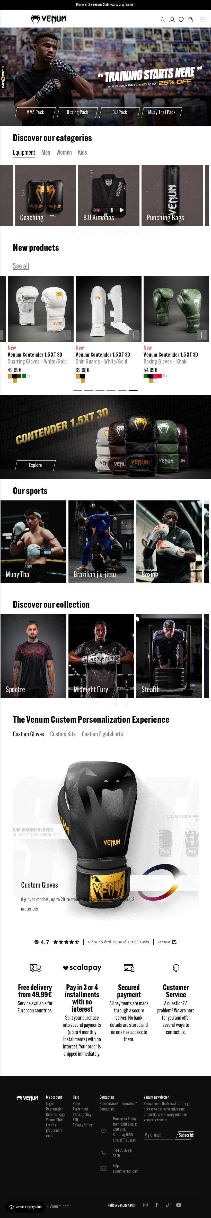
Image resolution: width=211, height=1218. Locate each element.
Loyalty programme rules (54, 1130)
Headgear (159, 218)
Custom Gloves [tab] (28, 734)
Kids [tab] (82, 152)
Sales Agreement (80, 1106)
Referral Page (55, 1115)
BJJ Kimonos (35, 218)
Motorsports (157, 575)
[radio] (3, 376)
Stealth (83, 690)
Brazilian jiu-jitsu (27, 575)
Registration (54, 1109)
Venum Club (54, 1120)
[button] (163, 19)
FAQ (75, 1120)
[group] (45, 195)
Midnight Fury (23, 690)
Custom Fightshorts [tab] (102, 734)
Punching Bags (102, 218)
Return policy (82, 1115)
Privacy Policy (82, 1125)
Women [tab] (64, 152)
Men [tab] (45, 152)
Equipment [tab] (24, 152)
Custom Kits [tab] (63, 734)
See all (21, 267)
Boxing (82, 575)
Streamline (155, 690)
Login (50, 1104)
